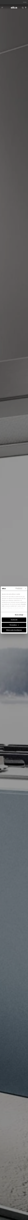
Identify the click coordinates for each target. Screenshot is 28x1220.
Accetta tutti (14, 619)
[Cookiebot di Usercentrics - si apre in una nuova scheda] (16, 589)
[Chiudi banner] (25, 588)
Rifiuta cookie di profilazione (14, 630)
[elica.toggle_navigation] (2, 7)
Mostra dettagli (19, 614)
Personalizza (13, 625)
